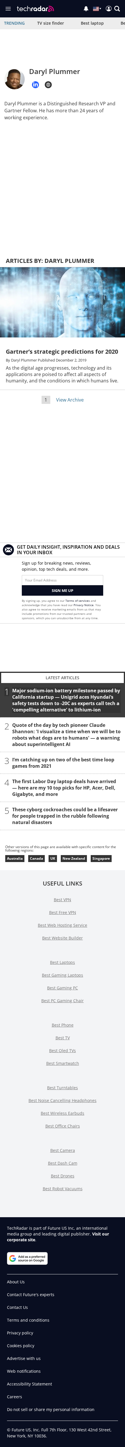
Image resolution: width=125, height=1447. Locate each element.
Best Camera (62, 1150)
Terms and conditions (28, 1320)
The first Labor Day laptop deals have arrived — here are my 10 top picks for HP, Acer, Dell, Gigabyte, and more (64, 787)
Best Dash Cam (62, 1163)
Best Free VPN (62, 912)
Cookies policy (20, 1345)
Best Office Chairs (62, 1126)
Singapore (101, 858)
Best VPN (62, 899)
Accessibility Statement (29, 1384)
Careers (14, 1396)
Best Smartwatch (62, 1063)
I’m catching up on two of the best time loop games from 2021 (63, 762)
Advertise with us (24, 1358)
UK (52, 858)
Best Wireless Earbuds (62, 1113)
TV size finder (50, 23)
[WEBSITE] (48, 84)
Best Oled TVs (62, 1050)
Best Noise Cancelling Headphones (62, 1100)
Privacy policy (20, 1333)
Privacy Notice (84, 605)
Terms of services (78, 601)
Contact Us (17, 1307)
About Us (16, 1282)
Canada (36, 858)
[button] (117, 9)
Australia (15, 858)
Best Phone (63, 1025)
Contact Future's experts (30, 1294)
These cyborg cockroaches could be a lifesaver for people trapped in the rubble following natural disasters (65, 815)
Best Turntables (62, 1087)
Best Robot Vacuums (63, 1188)
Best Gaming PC (62, 988)
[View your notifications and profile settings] (86, 9)
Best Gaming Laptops (62, 975)
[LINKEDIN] (35, 84)
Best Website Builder (62, 938)
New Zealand (74, 858)
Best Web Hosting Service (62, 925)
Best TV (63, 1037)
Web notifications (24, 1371)
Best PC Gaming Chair (62, 1000)
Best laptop (92, 23)
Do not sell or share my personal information (50, 1409)
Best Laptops (62, 962)
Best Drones (62, 1176)
